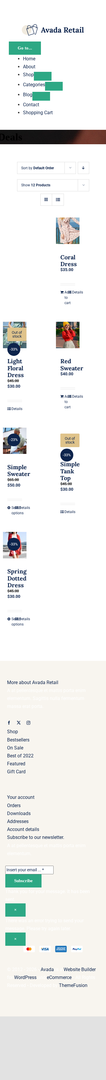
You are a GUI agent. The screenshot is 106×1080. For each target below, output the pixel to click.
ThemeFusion (73, 985)
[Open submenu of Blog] (41, 96)
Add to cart (66, 297)
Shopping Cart (38, 112)
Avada (47, 969)
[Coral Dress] (68, 233)
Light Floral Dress (15, 367)
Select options (13, 510)
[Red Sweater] (68, 337)
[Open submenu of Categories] (54, 86)
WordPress (25, 977)
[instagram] (28, 723)
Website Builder (80, 969)
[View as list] (58, 199)
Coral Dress (68, 260)
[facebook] (9, 723)
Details (73, 292)
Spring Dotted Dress (16, 578)
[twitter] (19, 723)
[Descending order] (83, 168)
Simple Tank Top (70, 470)
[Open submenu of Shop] (43, 76)
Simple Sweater (18, 470)
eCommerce (59, 977)
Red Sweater (71, 364)
